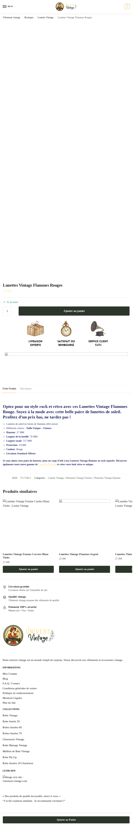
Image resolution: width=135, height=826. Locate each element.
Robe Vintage (10, 715)
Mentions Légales (12, 698)
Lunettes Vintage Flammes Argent (78, 554)
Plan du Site (9, 702)
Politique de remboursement (18, 693)
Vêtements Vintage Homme (106, 478)
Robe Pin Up (10, 757)
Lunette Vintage (45, 17)
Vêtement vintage (11, 17)
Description (25, 388)
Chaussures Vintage (13, 739)
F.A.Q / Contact (11, 683)
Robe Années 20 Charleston (18, 763)
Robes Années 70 (12, 733)
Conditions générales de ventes (20, 688)
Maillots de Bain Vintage (16, 751)
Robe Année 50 (11, 721)
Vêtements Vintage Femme (78, 478)
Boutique (28, 17)
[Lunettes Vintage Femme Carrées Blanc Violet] (28, 524)
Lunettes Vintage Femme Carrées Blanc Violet (26, 556)
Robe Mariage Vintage (15, 745)
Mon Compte (10, 673)
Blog (5, 678)
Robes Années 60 (12, 727)
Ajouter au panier (74, 310)
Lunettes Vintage (47, 464)
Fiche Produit (9, 388)
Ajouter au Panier (66, 819)
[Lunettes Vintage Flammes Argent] (84, 524)
